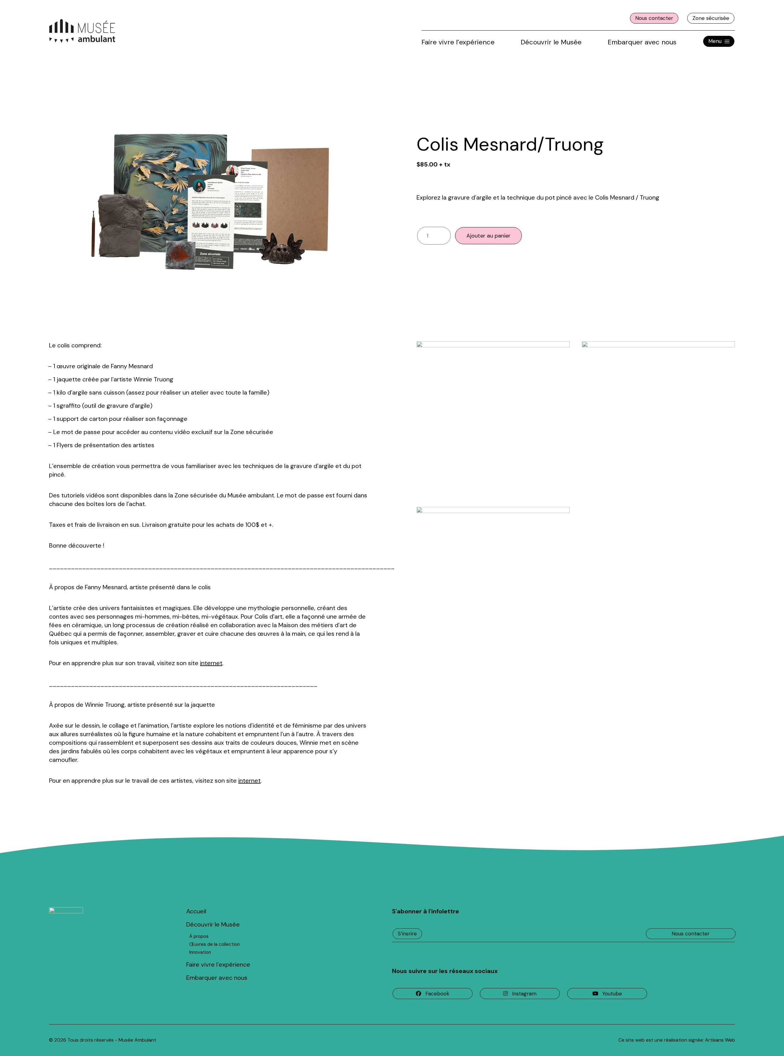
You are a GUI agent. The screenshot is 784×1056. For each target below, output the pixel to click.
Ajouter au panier (488, 235)
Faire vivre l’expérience (458, 42)
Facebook (437, 993)
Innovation (200, 952)
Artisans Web (720, 1040)
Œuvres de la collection (214, 944)
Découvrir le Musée (551, 42)
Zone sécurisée (710, 18)
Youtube (612, 993)
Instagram (524, 993)
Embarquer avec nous (642, 42)
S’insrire (407, 933)
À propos (199, 936)
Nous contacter (654, 18)
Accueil (196, 911)
